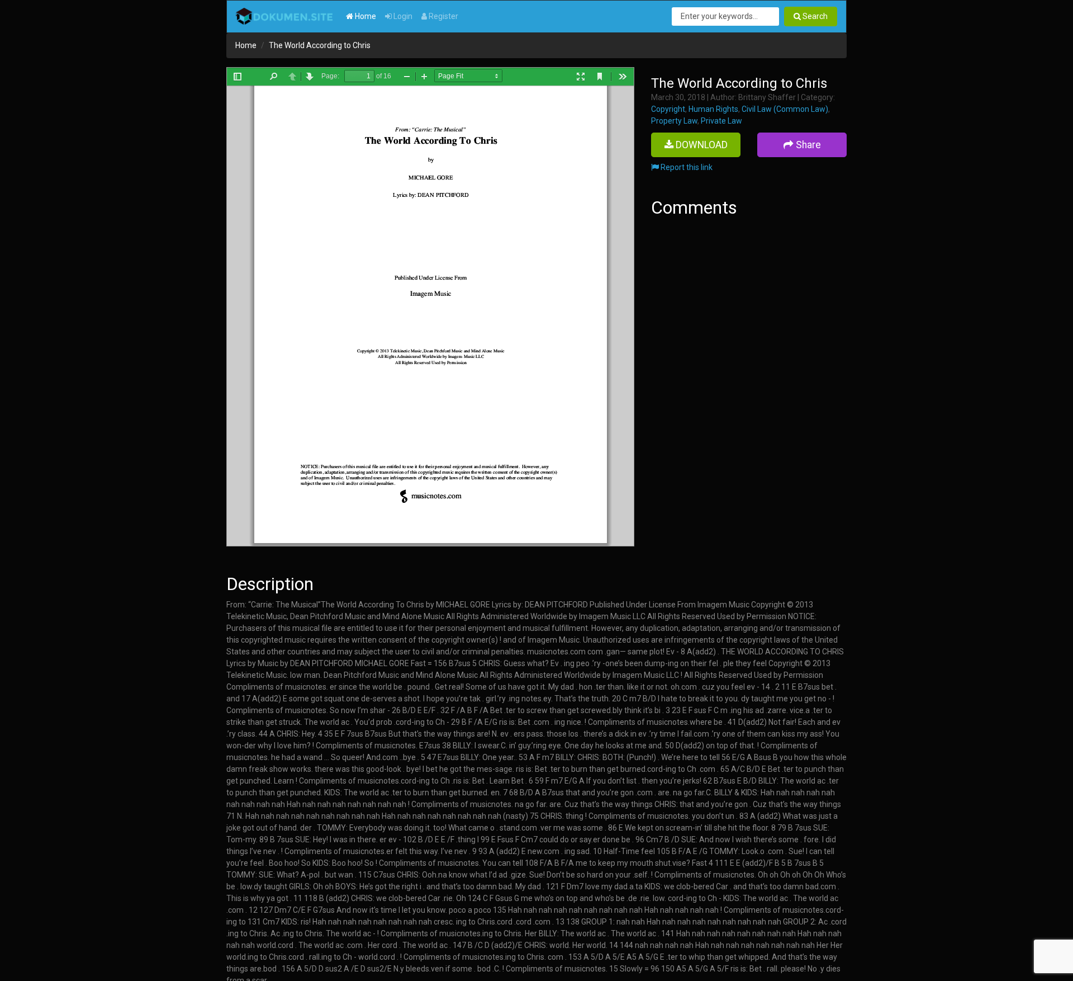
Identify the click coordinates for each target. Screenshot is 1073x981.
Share (807, 144)
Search (814, 16)
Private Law (721, 120)
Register (442, 16)
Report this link (686, 167)
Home (364, 16)
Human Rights (713, 109)
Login (402, 16)
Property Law (674, 120)
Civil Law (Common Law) (785, 109)
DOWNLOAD (700, 144)
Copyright (668, 109)
